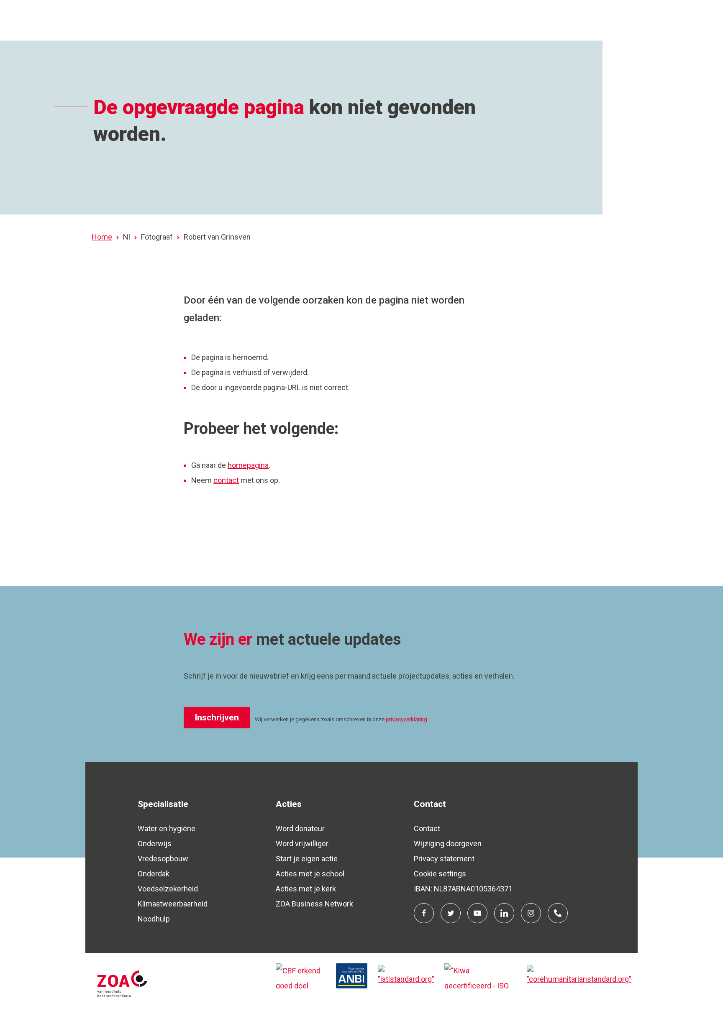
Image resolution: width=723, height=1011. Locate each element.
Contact (427, 828)
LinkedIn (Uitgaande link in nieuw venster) (504, 913)
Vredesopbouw (163, 858)
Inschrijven (217, 717)
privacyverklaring (406, 719)
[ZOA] (177, 982)
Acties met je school (310, 873)
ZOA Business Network (314, 903)
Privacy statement (444, 858)
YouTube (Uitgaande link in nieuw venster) (477, 913)
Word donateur (300, 828)
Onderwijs (155, 843)
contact (226, 480)
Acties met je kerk (306, 888)
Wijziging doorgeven (448, 843)
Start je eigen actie (307, 858)
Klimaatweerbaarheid (173, 903)
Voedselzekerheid (168, 888)
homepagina (248, 465)
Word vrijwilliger (302, 843)
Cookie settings (440, 873)
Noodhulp (154, 918)
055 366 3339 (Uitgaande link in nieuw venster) (558, 913)
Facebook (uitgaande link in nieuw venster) (424, 913)
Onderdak (153, 873)
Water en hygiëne (166, 828)
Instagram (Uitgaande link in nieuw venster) (531, 913)
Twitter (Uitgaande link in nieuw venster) (451, 913)
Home (102, 236)
